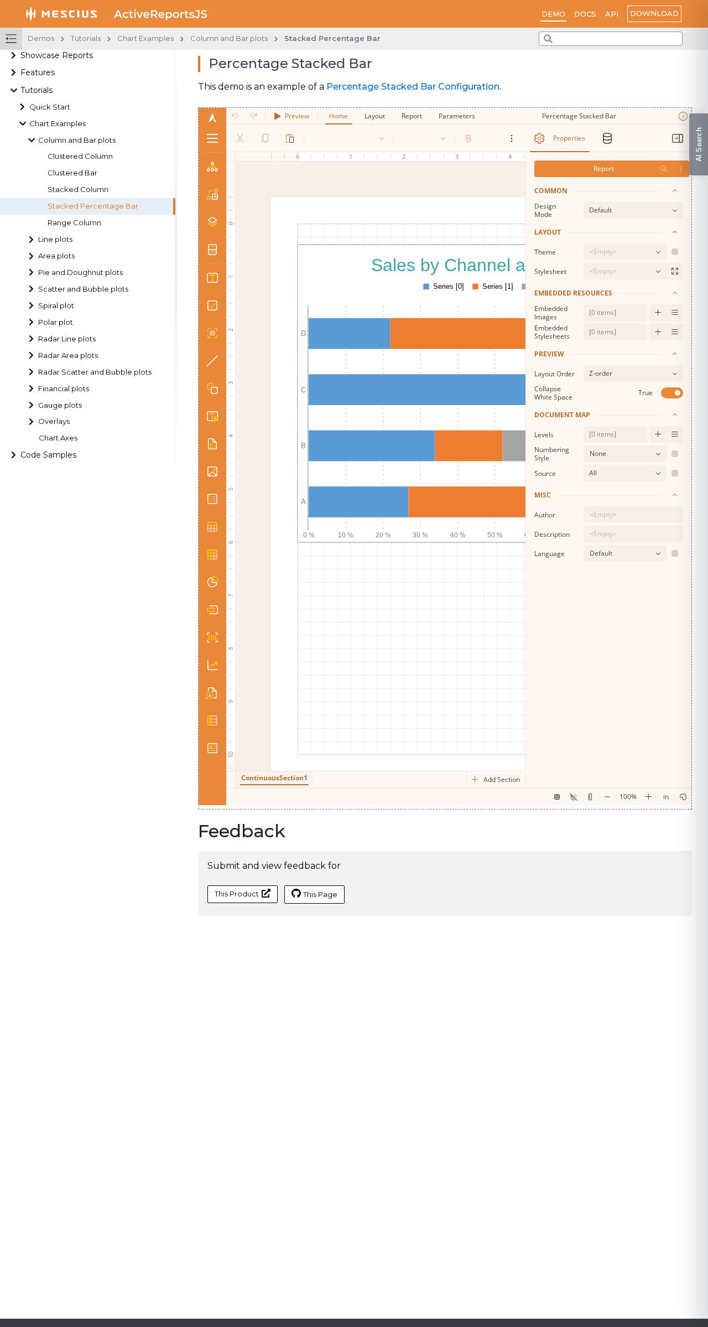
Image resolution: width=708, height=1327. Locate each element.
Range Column (74, 223)
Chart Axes (58, 438)
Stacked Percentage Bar (93, 206)
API (611, 13)
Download (654, 13)
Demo (553, 13)
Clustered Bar (72, 173)
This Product (237, 893)
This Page (320, 894)
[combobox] (611, 38)
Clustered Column (80, 157)
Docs (585, 13)
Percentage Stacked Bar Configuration (412, 86)
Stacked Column (78, 189)
